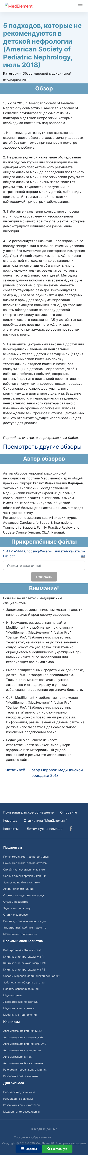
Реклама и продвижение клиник (24, 1069)
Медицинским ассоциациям (21, 1111)
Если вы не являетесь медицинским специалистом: (32, 600)
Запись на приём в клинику (21, 882)
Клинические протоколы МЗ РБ (24, 969)
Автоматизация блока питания (23, 1063)
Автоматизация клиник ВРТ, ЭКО (24, 1043)
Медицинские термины (19, 1008)
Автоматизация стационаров (22, 1050)
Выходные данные (44, 1129)
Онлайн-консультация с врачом (24, 869)
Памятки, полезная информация (24, 921)
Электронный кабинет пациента (24, 927)
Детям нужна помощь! (45, 829)
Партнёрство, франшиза (19, 1092)
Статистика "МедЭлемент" (45, 820)
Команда (10, 820)
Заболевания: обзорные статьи (24, 982)
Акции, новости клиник (18, 888)
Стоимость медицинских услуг (23, 895)
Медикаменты (12, 995)
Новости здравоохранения (20, 988)
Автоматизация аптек (17, 1056)
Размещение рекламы (18, 1098)
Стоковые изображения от (33, 1137)
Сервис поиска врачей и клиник (24, 875)
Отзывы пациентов (15, 901)
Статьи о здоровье (15, 914)
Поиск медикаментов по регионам (26, 856)
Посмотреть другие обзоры (42, 446)
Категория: (12, 73)
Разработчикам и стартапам (21, 1105)
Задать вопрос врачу (16, 908)
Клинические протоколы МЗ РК (24, 956)
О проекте (68, 812)
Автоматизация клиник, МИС (22, 1030)
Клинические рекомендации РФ (24, 963)
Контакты (11, 829)
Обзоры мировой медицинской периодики (31, 975)
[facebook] (71, 829)
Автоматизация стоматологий (23, 1037)
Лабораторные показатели (20, 1001)
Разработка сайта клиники (20, 1076)
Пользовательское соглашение (28, 812)
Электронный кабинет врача (22, 950)
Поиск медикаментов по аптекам (25, 863)
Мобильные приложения (20, 934)
